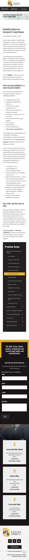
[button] (4, 8)
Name (3, 374)
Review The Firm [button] (14, 547)
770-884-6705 (14, 458)
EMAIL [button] (15, 9)
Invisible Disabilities (12, 277)
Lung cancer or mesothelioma (14, 129)
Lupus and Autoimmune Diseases (15, 281)
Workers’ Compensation (12, 325)
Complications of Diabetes (13, 267)
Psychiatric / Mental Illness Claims (15, 295)
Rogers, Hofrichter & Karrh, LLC (15, 551)
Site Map (13, 554)
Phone (4, 392)
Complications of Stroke (13, 270)
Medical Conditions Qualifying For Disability (14, 252)
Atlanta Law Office (14, 489)
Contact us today (8, 230)
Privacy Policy (19, 554)
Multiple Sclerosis (11, 291)
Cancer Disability (11, 256)
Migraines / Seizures (12, 284)
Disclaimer (9, 554)
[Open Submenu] (22, 251)
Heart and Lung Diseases (13, 274)
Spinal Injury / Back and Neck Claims (14, 299)
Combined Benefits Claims (13, 263)
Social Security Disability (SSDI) (13, 314)
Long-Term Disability (11, 307)
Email (4, 383)
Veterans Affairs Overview (12, 321)
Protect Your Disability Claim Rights (14, 310)
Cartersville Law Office (14, 516)
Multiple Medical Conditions (14, 288)
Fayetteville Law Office (14, 461)
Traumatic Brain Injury (12, 303)
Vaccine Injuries (10, 318)
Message (4, 401)
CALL (25, 9)
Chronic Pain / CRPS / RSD (13, 260)
